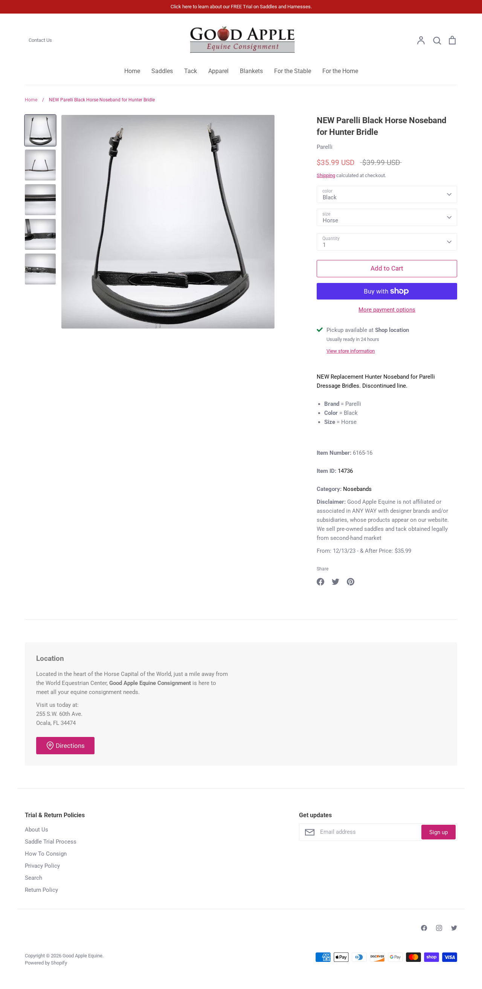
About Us (36, 829)
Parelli (325, 147)
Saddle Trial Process (50, 841)
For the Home (340, 71)
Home (132, 71)
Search (33, 877)
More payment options (386, 309)
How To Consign (46, 853)
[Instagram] (439, 927)
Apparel (218, 71)
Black (330, 197)
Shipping (326, 175)
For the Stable (292, 71)
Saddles (162, 71)
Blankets (251, 71)
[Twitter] (454, 927)
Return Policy (41, 890)
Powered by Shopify (46, 963)
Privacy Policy (42, 865)
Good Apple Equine (82, 955)
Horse (330, 220)
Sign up (438, 832)
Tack (190, 71)
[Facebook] (424, 927)
